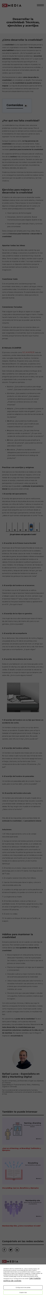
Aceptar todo (23, 1292)
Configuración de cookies (23, 1287)
